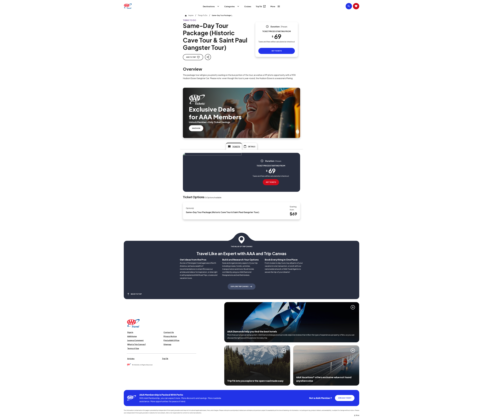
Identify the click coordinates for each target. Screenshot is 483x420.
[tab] (234, 146)
